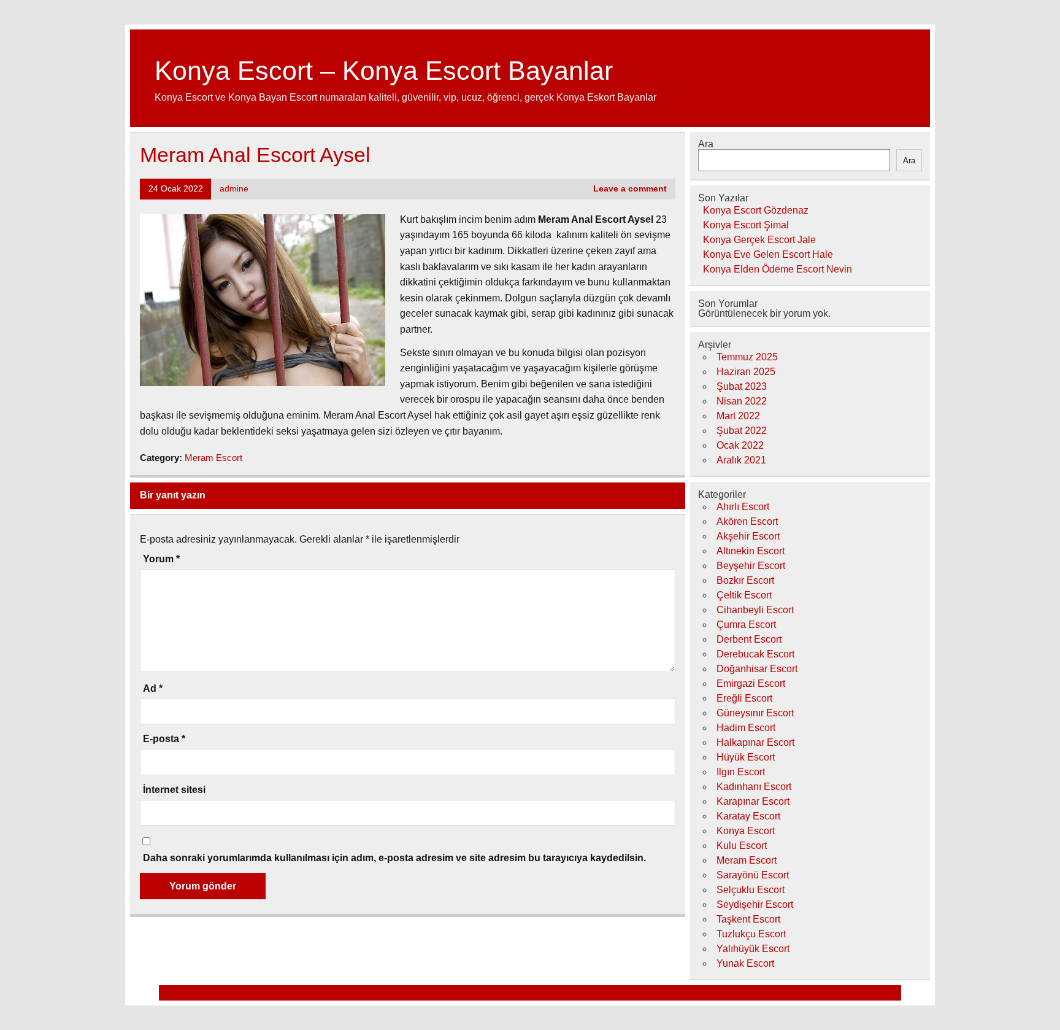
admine (234, 188)
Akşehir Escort (748, 536)
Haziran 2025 (745, 371)
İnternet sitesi (174, 790)
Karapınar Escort (752, 801)
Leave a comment (630, 188)
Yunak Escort (745, 963)
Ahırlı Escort (742, 506)
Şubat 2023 (741, 386)
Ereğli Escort (744, 698)
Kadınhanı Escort (753, 786)
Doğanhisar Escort (756, 669)
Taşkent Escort (748, 919)
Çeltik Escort (744, 595)
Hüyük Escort (745, 757)
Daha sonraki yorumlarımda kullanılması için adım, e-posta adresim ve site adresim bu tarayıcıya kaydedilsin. (394, 858)
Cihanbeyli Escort (755, 610)
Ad (153, 689)
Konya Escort (745, 831)
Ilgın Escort (740, 772)
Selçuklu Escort (750, 890)
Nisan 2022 (741, 401)
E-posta (164, 739)
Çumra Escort (746, 624)
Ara (705, 144)
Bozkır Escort (745, 580)
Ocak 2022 (740, 445)
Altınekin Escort (750, 551)
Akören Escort (747, 521)
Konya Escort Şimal (746, 225)
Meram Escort (213, 457)
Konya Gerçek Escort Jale (759, 239)
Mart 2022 (738, 416)
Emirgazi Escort (750, 683)
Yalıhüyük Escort (752, 948)
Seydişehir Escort (754, 904)
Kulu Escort (741, 845)
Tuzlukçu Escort (751, 934)
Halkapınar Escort (755, 742)
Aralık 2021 (741, 460)
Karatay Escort (748, 816)
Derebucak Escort (755, 654)
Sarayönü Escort (752, 875)
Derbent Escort (749, 639)
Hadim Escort (745, 727)
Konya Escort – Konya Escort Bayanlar (384, 70)
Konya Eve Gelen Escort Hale (768, 254)
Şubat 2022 (741, 430)
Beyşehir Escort (750, 565)
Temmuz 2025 (747, 357)
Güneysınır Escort (755, 713)
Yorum (161, 559)
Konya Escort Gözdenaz (755, 210)
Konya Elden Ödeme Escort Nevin (777, 269)
